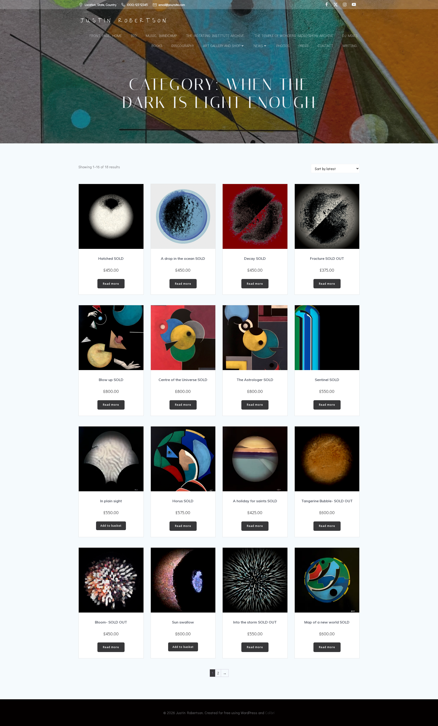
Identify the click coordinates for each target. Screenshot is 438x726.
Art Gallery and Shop (221, 45)
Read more (111, 284)
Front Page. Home (106, 35)
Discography (183, 45)
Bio (134, 35)
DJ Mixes (350, 35)
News (258, 45)
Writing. (350, 45)
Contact (325, 45)
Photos (282, 45)
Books (156, 45)
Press (303, 45)
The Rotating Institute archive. (215, 35)
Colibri (270, 712)
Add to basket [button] (111, 526)
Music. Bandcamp (161, 35)
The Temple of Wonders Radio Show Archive (293, 35)
